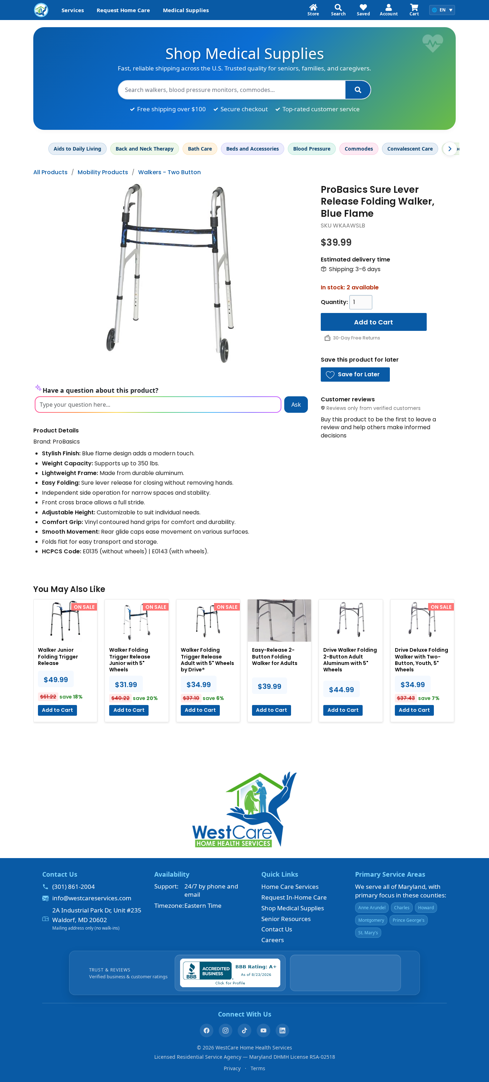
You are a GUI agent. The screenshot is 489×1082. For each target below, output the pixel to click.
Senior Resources (286, 919)
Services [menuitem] (73, 10)
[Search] (358, 90)
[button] (355, 374)
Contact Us (276, 929)
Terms (258, 1068)
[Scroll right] (450, 149)
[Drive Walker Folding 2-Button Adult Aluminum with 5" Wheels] (350, 620)
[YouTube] (263, 1030)
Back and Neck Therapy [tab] (145, 148)
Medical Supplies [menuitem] (186, 10)
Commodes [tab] (359, 148)
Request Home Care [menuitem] (123, 10)
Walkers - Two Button (169, 172)
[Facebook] (206, 1030)
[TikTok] (244, 1030)
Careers (272, 940)
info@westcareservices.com (91, 898)
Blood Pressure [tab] (311, 148)
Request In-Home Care (294, 897)
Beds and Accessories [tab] (252, 148)
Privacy (232, 1068)
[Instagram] (225, 1030)
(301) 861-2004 (73, 886)
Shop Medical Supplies (292, 908)
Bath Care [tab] (200, 148)
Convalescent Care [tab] (410, 148)
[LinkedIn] (282, 1030)
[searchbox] (231, 90)
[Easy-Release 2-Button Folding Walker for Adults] (279, 620)
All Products (50, 172)
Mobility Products (103, 172)
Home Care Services (290, 886)
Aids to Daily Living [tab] (77, 148)
